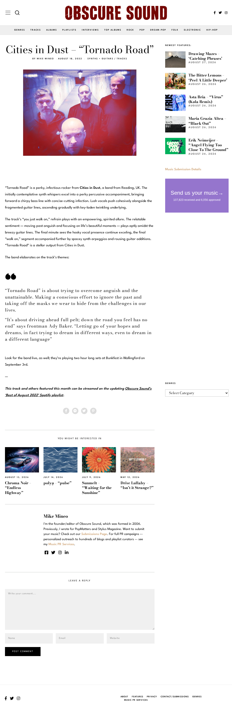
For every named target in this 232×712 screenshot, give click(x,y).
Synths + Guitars (100, 59)
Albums (51, 30)
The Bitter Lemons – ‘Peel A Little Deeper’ (207, 77)
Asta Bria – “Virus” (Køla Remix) (205, 99)
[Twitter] (220, 12)
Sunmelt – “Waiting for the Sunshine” (97, 488)
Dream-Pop (158, 30)
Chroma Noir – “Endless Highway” (18, 488)
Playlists (69, 30)
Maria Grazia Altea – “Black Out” (207, 120)
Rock (130, 30)
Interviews (90, 30)
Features (137, 697)
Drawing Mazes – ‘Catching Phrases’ (205, 56)
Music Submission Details (183, 169)
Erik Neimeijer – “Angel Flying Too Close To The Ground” (208, 145)
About (124, 697)
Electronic (192, 30)
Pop (142, 30)
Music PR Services (136, 700)
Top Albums (112, 30)
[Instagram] (226, 12)
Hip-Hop (212, 30)
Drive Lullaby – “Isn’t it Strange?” (137, 485)
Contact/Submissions (175, 697)
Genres (19, 30)
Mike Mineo (45, 59)
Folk (175, 30)
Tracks (35, 30)
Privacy (152, 697)
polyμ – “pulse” (58, 483)
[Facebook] (215, 12)
